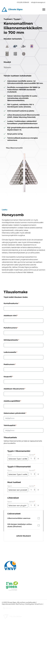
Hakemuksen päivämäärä (15, 413)
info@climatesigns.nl (38, 2)
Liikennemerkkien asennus (18, 518)
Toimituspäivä (10, 425)
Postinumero (10, 364)
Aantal (32, 455)
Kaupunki (8, 377)
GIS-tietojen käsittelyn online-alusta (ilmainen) (19, 525)
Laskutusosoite (10, 352)
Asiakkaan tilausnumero (14, 389)
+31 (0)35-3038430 (23, 2)
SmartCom (38, 604)
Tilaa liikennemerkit (14, 148)
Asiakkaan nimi (11, 316)
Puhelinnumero (11, 328)
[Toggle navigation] (43, 9)
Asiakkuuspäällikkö (12, 401)
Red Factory (20, 604)
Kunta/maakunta (11, 303)
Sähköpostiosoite (11, 340)
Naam (9, 455)
